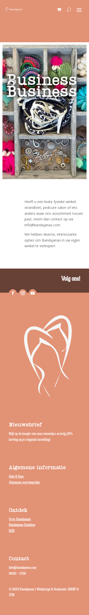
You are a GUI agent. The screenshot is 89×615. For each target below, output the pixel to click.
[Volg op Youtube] (33, 293)
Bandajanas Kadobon (22, 525)
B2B (12, 531)
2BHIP (72, 589)
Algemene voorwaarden (24, 482)
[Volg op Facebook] (13, 293)
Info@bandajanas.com (22, 568)
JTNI (11, 595)
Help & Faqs (16, 476)
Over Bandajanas (20, 519)
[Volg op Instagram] (23, 293)
